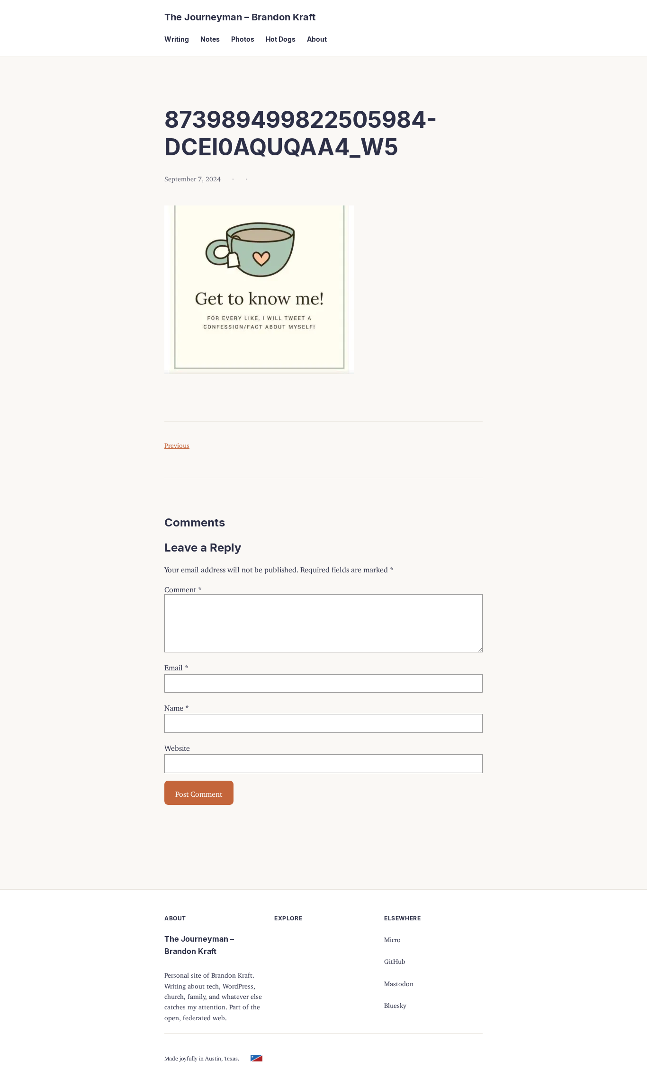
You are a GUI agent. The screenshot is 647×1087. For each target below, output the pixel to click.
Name (176, 706)
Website (177, 746)
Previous (176, 443)
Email (176, 665)
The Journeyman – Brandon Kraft (239, 17)
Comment (183, 587)
